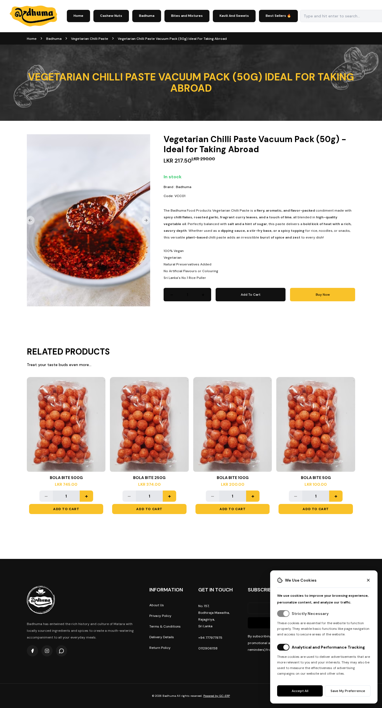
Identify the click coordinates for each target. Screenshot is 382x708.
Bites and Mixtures (187, 15)
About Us (156, 605)
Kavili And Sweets (234, 15)
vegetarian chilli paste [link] (89, 38)
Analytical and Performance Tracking (328, 647)
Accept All (300, 691)
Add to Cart (66, 509)
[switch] (283, 613)
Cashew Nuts (111, 15)
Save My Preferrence (348, 691)
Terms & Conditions (165, 626)
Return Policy (160, 647)
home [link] (32, 38)
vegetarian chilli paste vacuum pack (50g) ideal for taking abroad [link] (172, 38)
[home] (33, 16)
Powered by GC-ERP (216, 696)
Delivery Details (161, 637)
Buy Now (323, 294)
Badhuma (146, 15)
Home (78, 15)
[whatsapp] (61, 650)
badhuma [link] (54, 38)
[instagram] (47, 650)
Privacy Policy (160, 616)
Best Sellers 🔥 (278, 15)
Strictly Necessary (310, 613)
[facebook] (32, 650)
